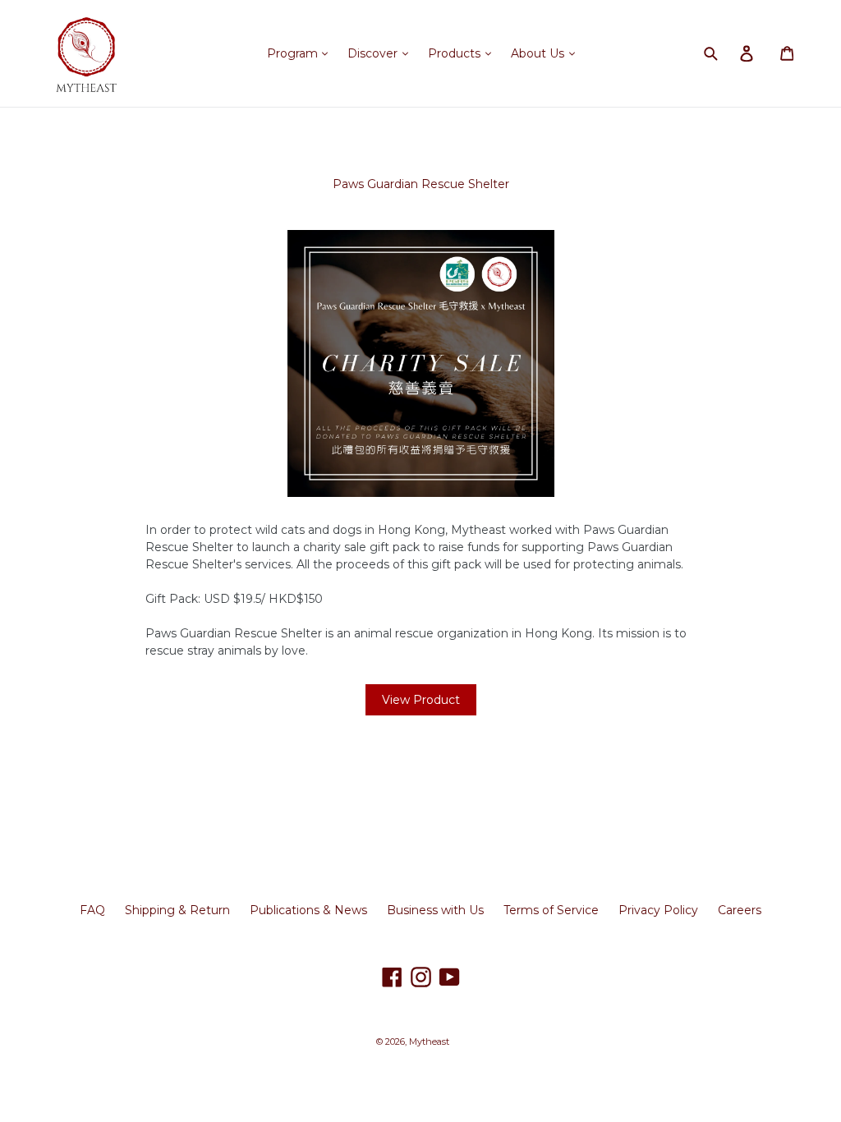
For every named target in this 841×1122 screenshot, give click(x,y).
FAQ (92, 910)
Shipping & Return (177, 910)
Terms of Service (551, 910)
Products (456, 53)
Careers (739, 910)
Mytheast (429, 1041)
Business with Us (435, 910)
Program (294, 53)
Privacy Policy (658, 910)
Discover (374, 53)
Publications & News (308, 910)
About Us (539, 53)
